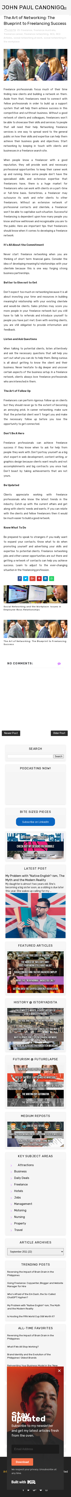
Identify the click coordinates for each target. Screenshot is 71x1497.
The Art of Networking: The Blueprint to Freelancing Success (35, 643)
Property (20, 1223)
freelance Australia (44, 30)
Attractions (26, 1165)
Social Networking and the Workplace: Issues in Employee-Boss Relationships (32, 608)
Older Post (59, 733)
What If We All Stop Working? (23, 1346)
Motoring (20, 1210)
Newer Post (11, 733)
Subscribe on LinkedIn (35, 821)
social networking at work (28, 37)
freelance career (13, 34)
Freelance (26, 30)
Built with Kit (23, 1482)
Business (20, 1171)
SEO (52, 34)
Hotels (18, 1191)
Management (23, 1204)
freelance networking (36, 34)
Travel (18, 1230)
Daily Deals (21, 1178)
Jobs (17, 1197)
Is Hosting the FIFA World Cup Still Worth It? (31, 1316)
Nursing (19, 1217)
